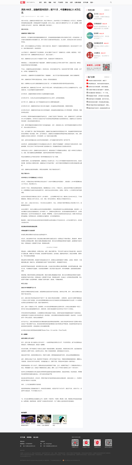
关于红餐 (85, 2)
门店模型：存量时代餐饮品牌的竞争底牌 (101, 18)
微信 (43, 443)
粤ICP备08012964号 (25, 460)
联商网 (99, 33)
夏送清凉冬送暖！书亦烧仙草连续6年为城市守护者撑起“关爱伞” (99, 102)
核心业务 (35, 437)
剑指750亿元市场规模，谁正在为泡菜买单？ (99, 99)
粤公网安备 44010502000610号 (72, 460)
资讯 (45, 2)
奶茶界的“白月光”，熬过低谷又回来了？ (101, 37)
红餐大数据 (78, 2)
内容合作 (42, 441)
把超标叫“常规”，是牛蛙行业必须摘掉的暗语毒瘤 (99, 96)
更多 (91, 2)
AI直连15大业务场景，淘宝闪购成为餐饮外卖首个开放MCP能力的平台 (98, 87)
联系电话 (22, 443)
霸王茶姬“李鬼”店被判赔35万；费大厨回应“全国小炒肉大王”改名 (99, 105)
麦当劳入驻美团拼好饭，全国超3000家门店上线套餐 (101, 27)
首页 (40, 2)
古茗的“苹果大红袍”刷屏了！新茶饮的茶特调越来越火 (99, 90)
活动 (66, 2)
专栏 (54, 2)
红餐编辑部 (100, 23)
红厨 (71, 2)
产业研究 (60, 2)
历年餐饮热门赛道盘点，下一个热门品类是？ (98, 93)
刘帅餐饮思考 (101, 43)
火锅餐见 (99, 53)
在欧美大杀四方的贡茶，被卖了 (97, 80)
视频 (50, 2)
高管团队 (29, 437)
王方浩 (99, 14)
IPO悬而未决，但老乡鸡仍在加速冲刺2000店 (99, 84)
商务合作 (22, 441)
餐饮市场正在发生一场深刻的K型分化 (99, 108)
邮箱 (23, 446)
